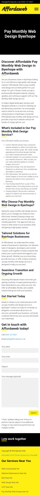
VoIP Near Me (7, 487)
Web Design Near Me (10, 482)
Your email (6, 357)
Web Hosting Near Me (10, 469)
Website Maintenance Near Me (14, 473)
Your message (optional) (11, 376)
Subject (5, 366)
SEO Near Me (7, 478)
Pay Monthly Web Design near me (15, 492)
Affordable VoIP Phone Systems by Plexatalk (19, 455)
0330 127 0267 (27, 2)
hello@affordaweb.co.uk (11, 2)
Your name (6, 347)
